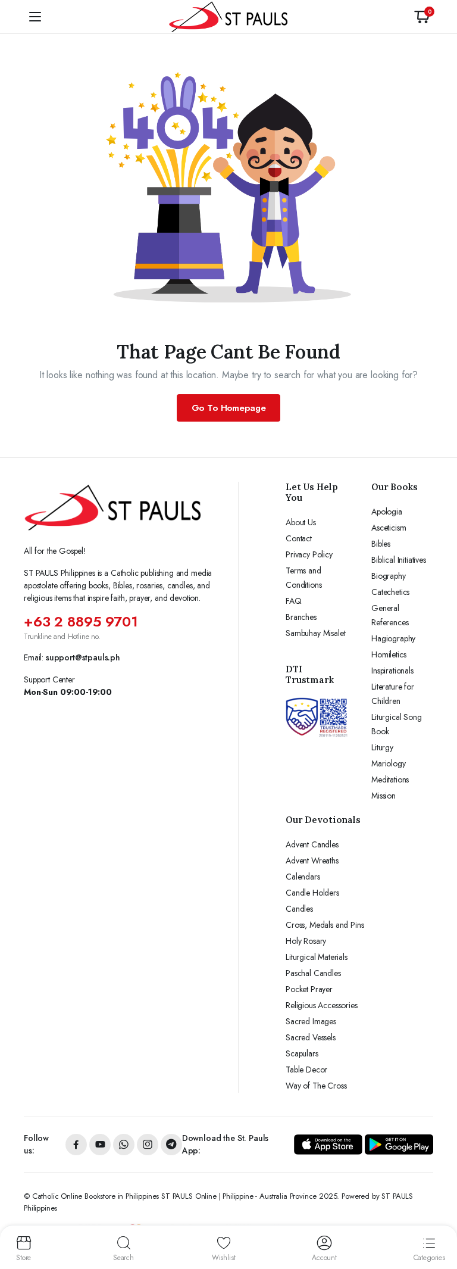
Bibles (380, 544)
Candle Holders (312, 893)
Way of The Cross (316, 1086)
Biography (388, 576)
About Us (301, 522)
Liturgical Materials (317, 957)
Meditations (390, 779)
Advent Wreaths (312, 860)
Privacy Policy (309, 554)
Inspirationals (392, 670)
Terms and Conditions (303, 578)
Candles (299, 909)
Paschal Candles (313, 973)
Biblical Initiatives (398, 560)
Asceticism (388, 528)
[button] (422, 16)
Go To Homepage (229, 407)
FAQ (294, 601)
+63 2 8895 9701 (81, 621)
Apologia (386, 511)
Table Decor (306, 1069)
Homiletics (388, 654)
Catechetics (390, 592)
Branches (301, 617)
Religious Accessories (322, 1005)
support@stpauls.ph (83, 657)
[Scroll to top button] (438, 1215)
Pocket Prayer (309, 989)
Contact (299, 538)
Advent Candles (312, 844)
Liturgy (382, 747)
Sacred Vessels (311, 1037)
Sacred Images (311, 1021)
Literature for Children (392, 694)
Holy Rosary (306, 941)
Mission (383, 796)
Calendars (303, 877)
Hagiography (393, 638)
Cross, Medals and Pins (325, 925)
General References (389, 615)
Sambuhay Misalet (315, 633)
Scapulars (302, 1053)
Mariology (388, 763)
